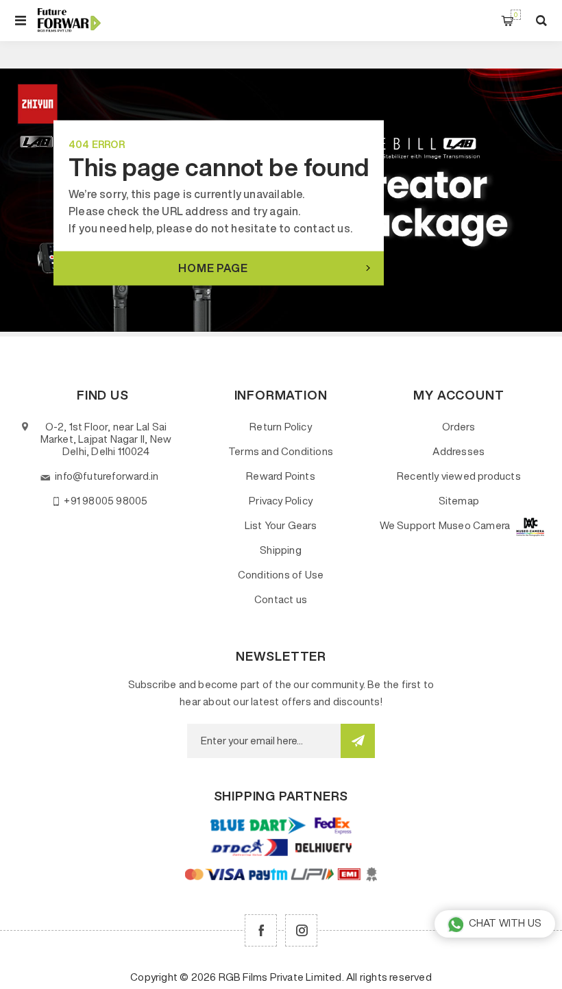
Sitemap (459, 501)
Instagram (301, 930)
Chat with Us (505, 923)
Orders (458, 427)
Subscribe (358, 741)
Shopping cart (515, 15)
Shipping (281, 550)
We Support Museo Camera (445, 525)
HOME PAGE (212, 267)
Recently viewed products (459, 476)
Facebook (261, 930)
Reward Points (280, 476)
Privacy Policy (281, 501)
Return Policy (280, 427)
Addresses (458, 451)
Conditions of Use (280, 575)
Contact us (280, 599)
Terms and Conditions (280, 451)
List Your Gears (281, 525)
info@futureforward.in (106, 476)
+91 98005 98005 (105, 501)
